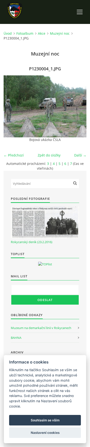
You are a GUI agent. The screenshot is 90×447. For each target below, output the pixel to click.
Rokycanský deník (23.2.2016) (31, 242)
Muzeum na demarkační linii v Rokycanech (41, 328)
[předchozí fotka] (11, 106)
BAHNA (16, 337)
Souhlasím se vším (45, 420)
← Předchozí (14, 155)
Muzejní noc (60, 33)
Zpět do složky (49, 155)
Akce (41, 33)
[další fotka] (78, 106)
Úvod (8, 33)
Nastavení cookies (45, 433)
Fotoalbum (24, 33)
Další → (80, 155)
